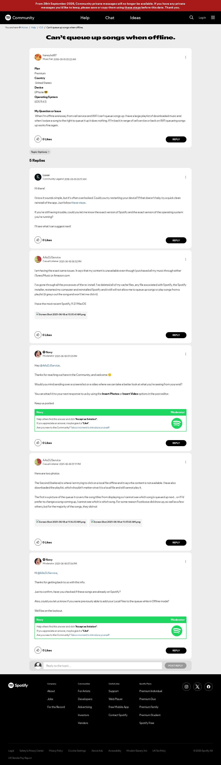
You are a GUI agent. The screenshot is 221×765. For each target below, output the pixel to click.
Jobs (50, 699)
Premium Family (148, 707)
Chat (109, 18)
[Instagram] (186, 687)
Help (84, 18)
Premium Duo (147, 699)
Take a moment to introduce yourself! (90, 427)
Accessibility (114, 750)
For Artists (84, 691)
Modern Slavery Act (137, 750)
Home (24, 27)
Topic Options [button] (39, 152)
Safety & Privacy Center (32, 750)
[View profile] (38, 57)
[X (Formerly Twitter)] (197, 687)
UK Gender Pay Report (20, 757)
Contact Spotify (118, 715)
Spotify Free (146, 723)
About (51, 691)
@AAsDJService (50, 365)
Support (114, 691)
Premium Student (150, 715)
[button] (185, 57)
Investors (83, 715)
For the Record (56, 707)
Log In (202, 17)
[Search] (191, 17)
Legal (11, 750)
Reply (176, 139)
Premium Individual (150, 691)
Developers (85, 699)
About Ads (97, 750)
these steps (132, 7)
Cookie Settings (77, 750)
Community (23, 18)
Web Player (116, 699)
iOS (41, 27)
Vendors (83, 723)
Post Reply (175, 665)
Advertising (85, 707)
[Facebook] (208, 687)
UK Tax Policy (159, 750)
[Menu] (213, 17)
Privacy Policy (56, 750)
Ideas (135, 18)
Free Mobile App (119, 707)
